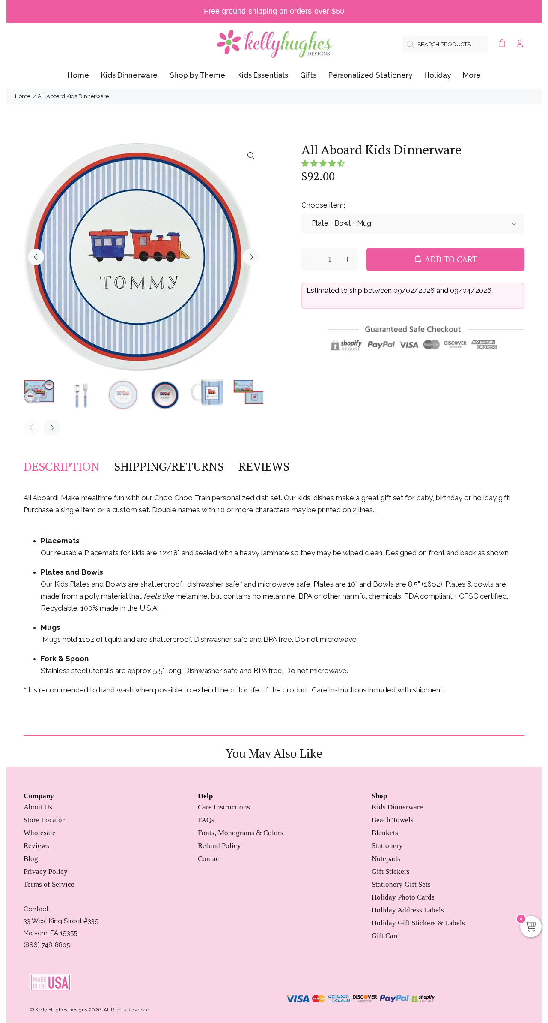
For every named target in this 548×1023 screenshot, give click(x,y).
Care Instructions (224, 807)
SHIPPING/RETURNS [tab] (169, 466)
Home (22, 96)
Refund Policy (219, 846)
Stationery (387, 846)
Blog (31, 859)
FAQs (206, 820)
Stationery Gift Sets (401, 884)
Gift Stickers (391, 871)
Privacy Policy (46, 871)
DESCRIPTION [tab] (61, 466)
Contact (209, 859)
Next (251, 257)
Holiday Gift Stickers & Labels (418, 923)
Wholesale (40, 833)
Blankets (385, 833)
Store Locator (44, 820)
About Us (38, 807)
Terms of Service (49, 884)
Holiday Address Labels (408, 910)
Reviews (36, 846)
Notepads (386, 859)
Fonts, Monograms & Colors (240, 833)
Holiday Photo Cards (403, 897)
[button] (323, 163)
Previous (36, 257)
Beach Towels (393, 820)
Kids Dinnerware (397, 807)
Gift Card (386, 936)
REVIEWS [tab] (263, 466)
